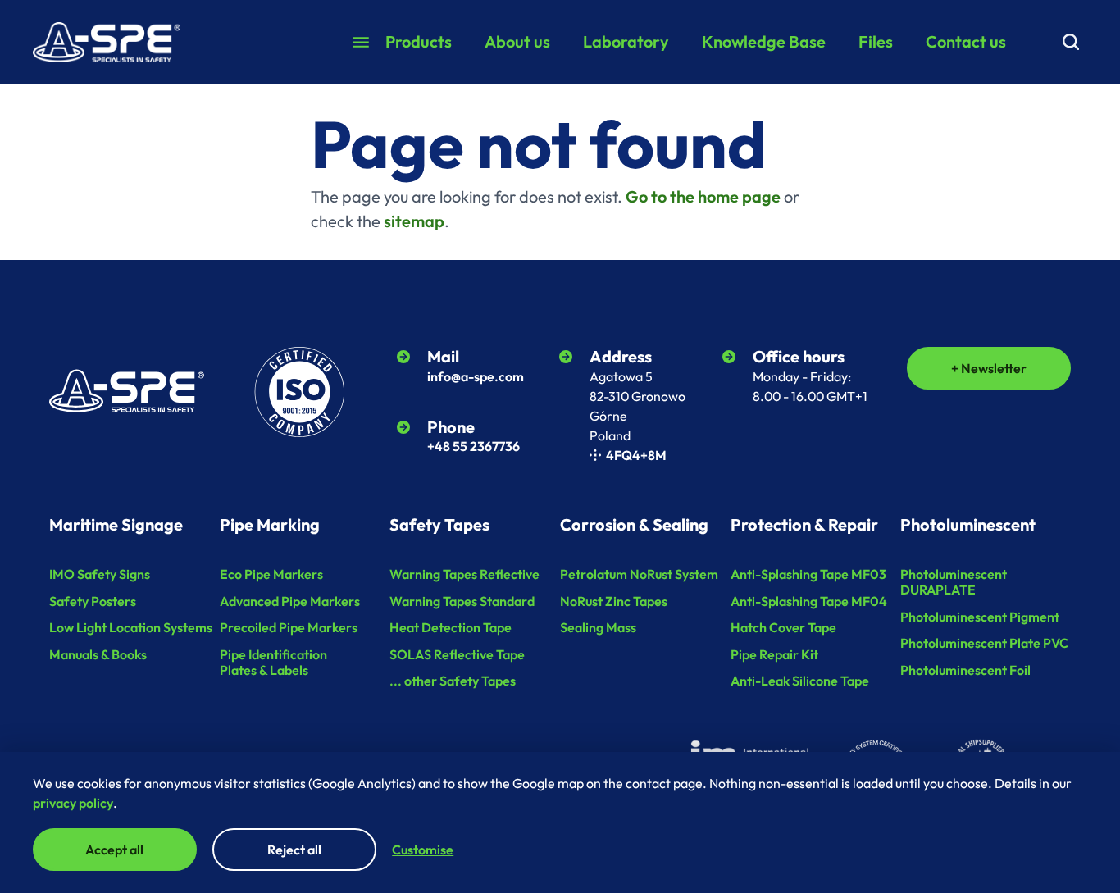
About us (517, 41)
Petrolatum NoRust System (639, 574)
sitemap (414, 221)
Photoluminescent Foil (965, 670)
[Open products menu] (361, 42)
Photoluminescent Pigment (979, 616)
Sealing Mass (598, 627)
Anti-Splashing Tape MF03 (808, 574)
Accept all (114, 849)
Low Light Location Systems (130, 627)
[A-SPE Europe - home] (106, 42)
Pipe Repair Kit (774, 654)
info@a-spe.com (475, 376)
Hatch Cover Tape (783, 627)
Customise (422, 849)
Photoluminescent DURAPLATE (953, 582)
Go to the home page (703, 196)
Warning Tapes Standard (462, 601)
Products (418, 41)
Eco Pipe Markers (271, 574)
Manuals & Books (98, 654)
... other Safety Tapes (452, 680)
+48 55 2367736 (473, 446)
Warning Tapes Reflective (464, 574)
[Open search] (1070, 41)
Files (875, 41)
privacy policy (73, 803)
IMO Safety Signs (99, 574)
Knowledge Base (764, 41)
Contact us (966, 41)
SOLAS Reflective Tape (457, 654)
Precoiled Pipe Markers (288, 627)
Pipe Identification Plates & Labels (273, 662)
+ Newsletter (989, 368)
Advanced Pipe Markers (290, 601)
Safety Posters (92, 601)
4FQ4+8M (636, 455)
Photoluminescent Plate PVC (984, 643)
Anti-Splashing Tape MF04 (809, 601)
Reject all (294, 849)
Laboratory (626, 41)
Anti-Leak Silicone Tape (800, 680)
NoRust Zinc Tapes (613, 601)
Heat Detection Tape (450, 627)
